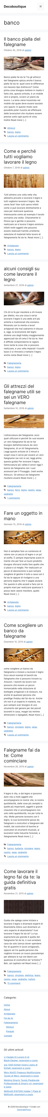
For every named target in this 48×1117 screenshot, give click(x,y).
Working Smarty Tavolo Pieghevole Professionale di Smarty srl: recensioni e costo (23, 1083)
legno (18, 132)
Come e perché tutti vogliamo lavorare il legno (20, 156)
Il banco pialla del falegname (22, 41)
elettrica (29, 975)
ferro (17, 490)
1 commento (13, 498)
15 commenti (13, 983)
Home (7, 1005)
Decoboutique (15, 6)
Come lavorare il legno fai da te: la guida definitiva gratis (22, 879)
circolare (19, 727)
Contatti (8, 1035)
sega (38, 490)
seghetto (8, 494)
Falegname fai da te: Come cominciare (22, 755)
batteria (19, 848)
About (7, 1009)
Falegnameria (14, 363)
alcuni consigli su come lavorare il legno (21, 274)
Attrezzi (11, 128)
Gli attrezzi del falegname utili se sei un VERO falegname (22, 394)
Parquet (10, 1031)
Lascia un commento (18, 136)
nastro (31, 490)
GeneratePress (24, 1109)
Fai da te (8, 1018)
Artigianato (13, 245)
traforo (31, 979)
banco (10, 132)
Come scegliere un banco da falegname (23, 630)
